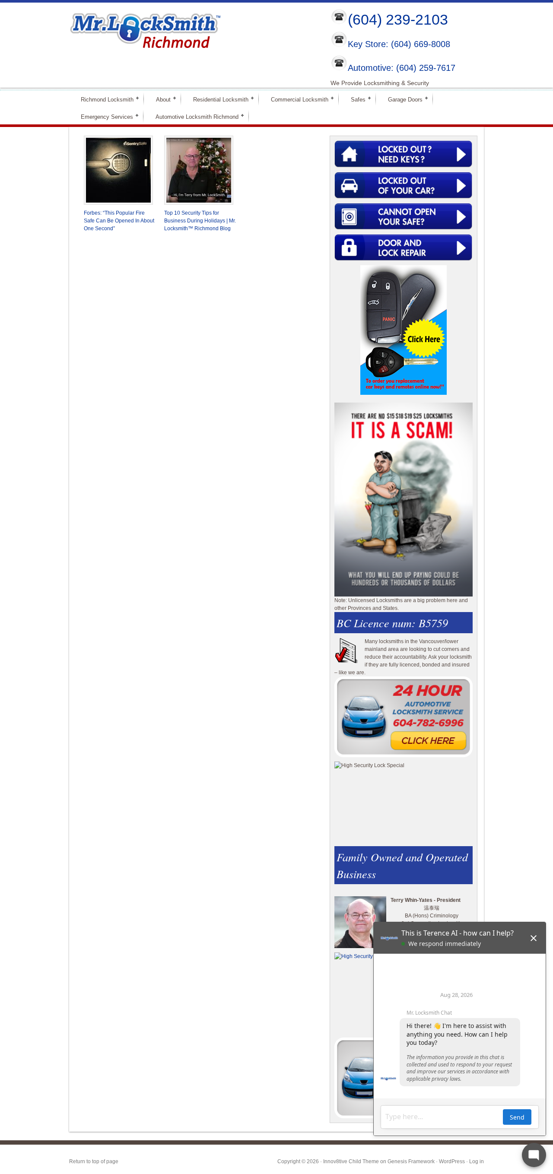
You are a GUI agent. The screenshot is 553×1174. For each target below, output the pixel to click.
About (160, 99)
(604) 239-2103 (398, 19)
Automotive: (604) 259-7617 (401, 68)
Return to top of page (93, 1161)
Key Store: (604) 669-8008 (399, 44)
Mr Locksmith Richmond (144, 28)
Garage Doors (402, 99)
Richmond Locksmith (103, 99)
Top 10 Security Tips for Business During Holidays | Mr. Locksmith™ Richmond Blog (200, 221)
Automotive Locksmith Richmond (193, 116)
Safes (354, 99)
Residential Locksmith (217, 99)
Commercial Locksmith (296, 99)
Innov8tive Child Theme (351, 1161)
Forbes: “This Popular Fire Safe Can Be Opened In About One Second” (119, 221)
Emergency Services (103, 116)
